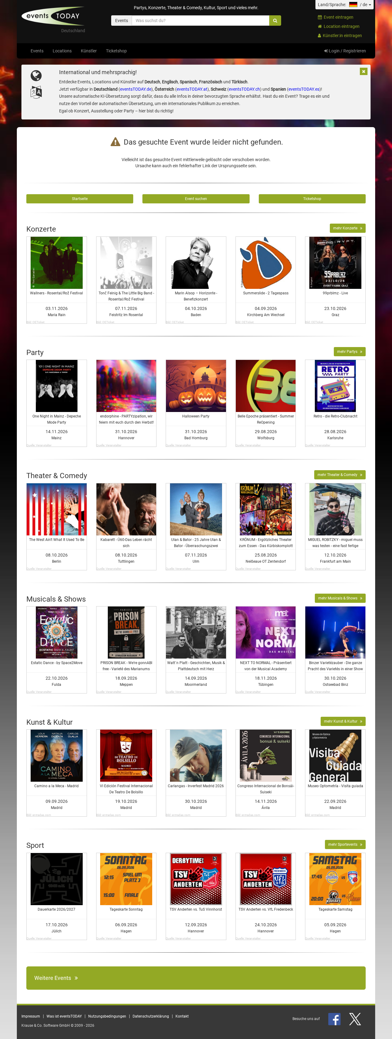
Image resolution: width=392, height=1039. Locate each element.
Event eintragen (337, 17)
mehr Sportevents (344, 844)
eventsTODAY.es (303, 89)
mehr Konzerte (346, 228)
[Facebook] (334, 1019)
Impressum (30, 1016)
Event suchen (196, 199)
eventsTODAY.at (192, 89)
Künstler (89, 50)
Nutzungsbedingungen (107, 1016)
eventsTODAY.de (135, 89)
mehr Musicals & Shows (339, 598)
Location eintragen (341, 26)
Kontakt (182, 1016)
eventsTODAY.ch (244, 89)
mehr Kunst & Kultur (342, 721)
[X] (355, 1019)
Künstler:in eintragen (341, 35)
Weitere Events (54, 978)
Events (37, 50)
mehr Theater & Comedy (339, 475)
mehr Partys (348, 351)
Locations (62, 50)
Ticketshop (116, 50)
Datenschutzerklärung (151, 1016)
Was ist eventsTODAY (64, 1016)
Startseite (80, 199)
